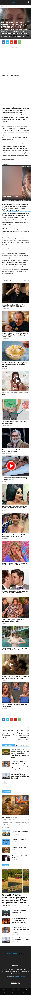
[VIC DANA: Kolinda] (15, 805)
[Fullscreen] (2, 214)
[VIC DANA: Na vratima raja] (6, 842)
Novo (7, 6)
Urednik (5, 36)
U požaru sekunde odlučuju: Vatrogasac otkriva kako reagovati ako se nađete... (19, 920)
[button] (28, 2)
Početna (4, 990)
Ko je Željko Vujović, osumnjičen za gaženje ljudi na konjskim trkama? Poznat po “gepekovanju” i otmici (20, 754)
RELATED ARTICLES (8, 745)
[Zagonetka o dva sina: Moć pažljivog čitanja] (6, 913)
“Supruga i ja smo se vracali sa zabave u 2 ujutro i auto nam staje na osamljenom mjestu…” (8, 733)
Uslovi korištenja (17, 990)
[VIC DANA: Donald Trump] (6, 850)
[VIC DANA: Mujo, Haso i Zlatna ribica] (6, 833)
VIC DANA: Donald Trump (19, 847)
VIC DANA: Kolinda (9, 817)
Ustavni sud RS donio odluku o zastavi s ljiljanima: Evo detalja (20, 776)
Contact (9, 990)
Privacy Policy (26, 990)
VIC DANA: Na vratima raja (19, 839)
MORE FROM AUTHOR (22, 745)
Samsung (4, 905)
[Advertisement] (15, 60)
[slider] (3, 207)
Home (2, 6)
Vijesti (6, 19)
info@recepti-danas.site (18, 976)
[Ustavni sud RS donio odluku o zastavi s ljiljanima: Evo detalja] (6, 776)
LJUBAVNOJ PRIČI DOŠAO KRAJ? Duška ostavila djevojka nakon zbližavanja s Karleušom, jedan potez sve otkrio (20, 766)
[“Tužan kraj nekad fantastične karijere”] (6, 858)
